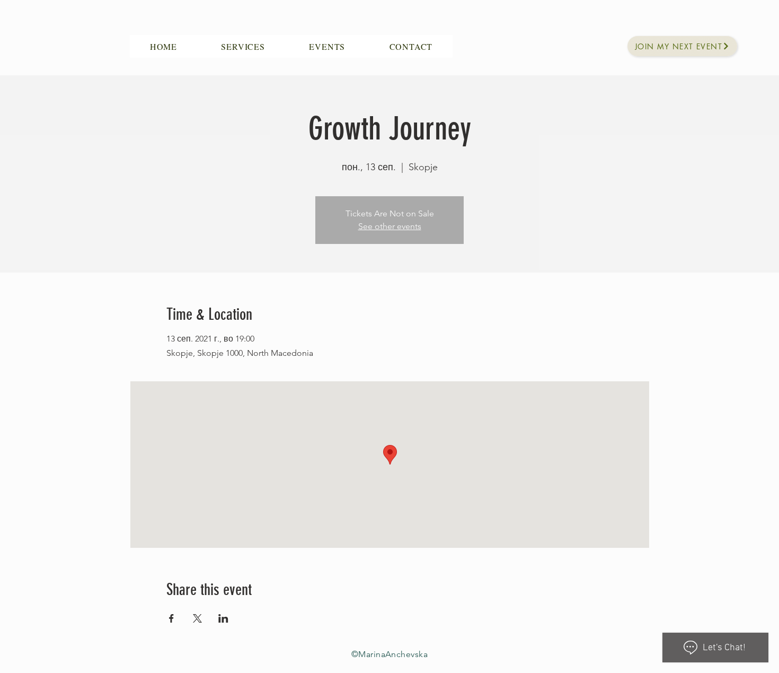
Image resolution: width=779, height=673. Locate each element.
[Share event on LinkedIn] (223, 618)
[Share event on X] (197, 618)
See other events (389, 226)
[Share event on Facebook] (171, 618)
